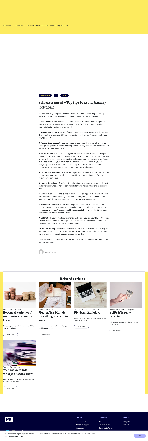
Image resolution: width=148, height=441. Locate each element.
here (62, 148)
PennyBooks (7, 25)
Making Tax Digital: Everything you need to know (53, 316)
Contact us (80, 428)
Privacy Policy (104, 425)
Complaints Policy (106, 428)
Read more (10, 334)
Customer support (83, 425)
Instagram (126, 422)
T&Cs (101, 422)
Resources (19, 25)
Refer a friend (81, 422)
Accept (139, 436)
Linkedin (126, 425)
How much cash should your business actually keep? (17, 316)
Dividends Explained (87, 312)
